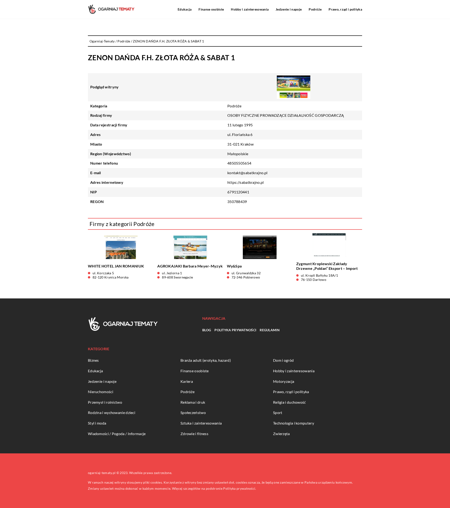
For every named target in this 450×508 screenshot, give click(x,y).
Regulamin (270, 330)
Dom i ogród (283, 360)
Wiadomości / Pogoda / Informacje (117, 433)
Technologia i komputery (293, 423)
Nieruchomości (100, 391)
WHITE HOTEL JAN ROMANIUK (116, 266)
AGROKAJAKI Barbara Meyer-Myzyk (190, 266)
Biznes (93, 360)
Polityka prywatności (235, 330)
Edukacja (184, 9)
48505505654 (239, 163)
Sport (277, 412)
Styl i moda (97, 423)
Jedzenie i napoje (289, 9)
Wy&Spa (234, 266)
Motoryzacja (283, 381)
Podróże (315, 9)
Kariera (186, 381)
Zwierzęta (281, 433)
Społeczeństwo (193, 412)
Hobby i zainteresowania (250, 9)
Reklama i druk (192, 402)
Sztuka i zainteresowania (201, 423)
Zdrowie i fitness (194, 433)
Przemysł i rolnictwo (105, 402)
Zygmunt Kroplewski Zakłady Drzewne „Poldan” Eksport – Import (327, 266)
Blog (206, 330)
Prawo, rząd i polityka (345, 9)
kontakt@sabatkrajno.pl (247, 172)
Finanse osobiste (211, 9)
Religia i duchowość (289, 402)
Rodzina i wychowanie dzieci (111, 412)
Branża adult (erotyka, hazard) (205, 360)
